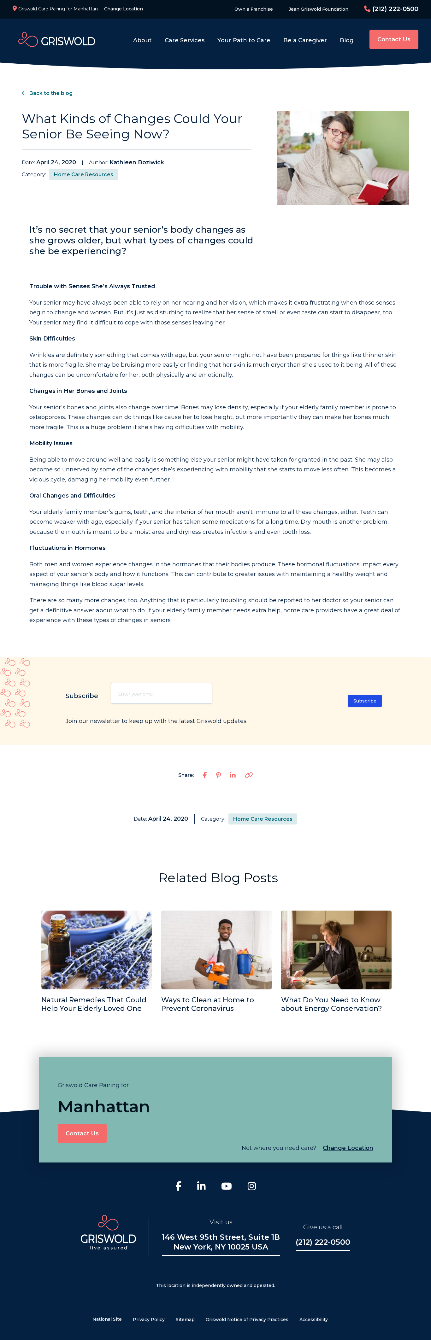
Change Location (123, 9)
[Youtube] (226, 1187)
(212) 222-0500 (394, 9)
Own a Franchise (253, 9)
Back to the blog (50, 93)
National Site (107, 1319)
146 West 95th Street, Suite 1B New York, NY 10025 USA (221, 1241)
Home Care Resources (83, 175)
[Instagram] (252, 1187)
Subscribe (364, 701)
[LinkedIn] (201, 1187)
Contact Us (393, 39)
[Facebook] (178, 1187)
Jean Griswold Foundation (318, 9)
